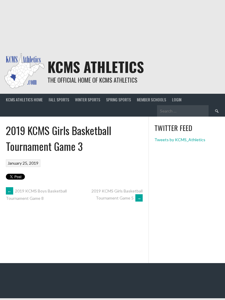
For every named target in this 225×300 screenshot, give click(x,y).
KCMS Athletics (95, 66)
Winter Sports (87, 99)
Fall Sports (59, 99)
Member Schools (151, 99)
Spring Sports (118, 99)
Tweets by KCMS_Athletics (179, 139)
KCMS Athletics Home (24, 99)
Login (176, 99)
